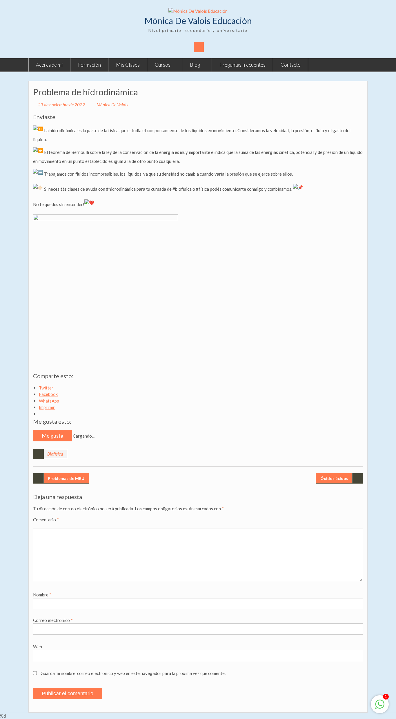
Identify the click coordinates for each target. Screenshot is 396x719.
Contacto (291, 65)
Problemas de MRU (66, 478)
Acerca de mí (49, 65)
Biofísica (55, 453)
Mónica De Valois (112, 104)
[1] (379, 707)
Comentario (46, 519)
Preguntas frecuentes (242, 65)
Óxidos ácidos (334, 478)
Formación (89, 65)
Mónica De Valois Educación (198, 20)
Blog (195, 65)
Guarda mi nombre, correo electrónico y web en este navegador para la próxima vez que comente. (133, 673)
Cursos (162, 65)
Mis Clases (128, 65)
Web (37, 646)
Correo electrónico (53, 620)
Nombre (42, 594)
